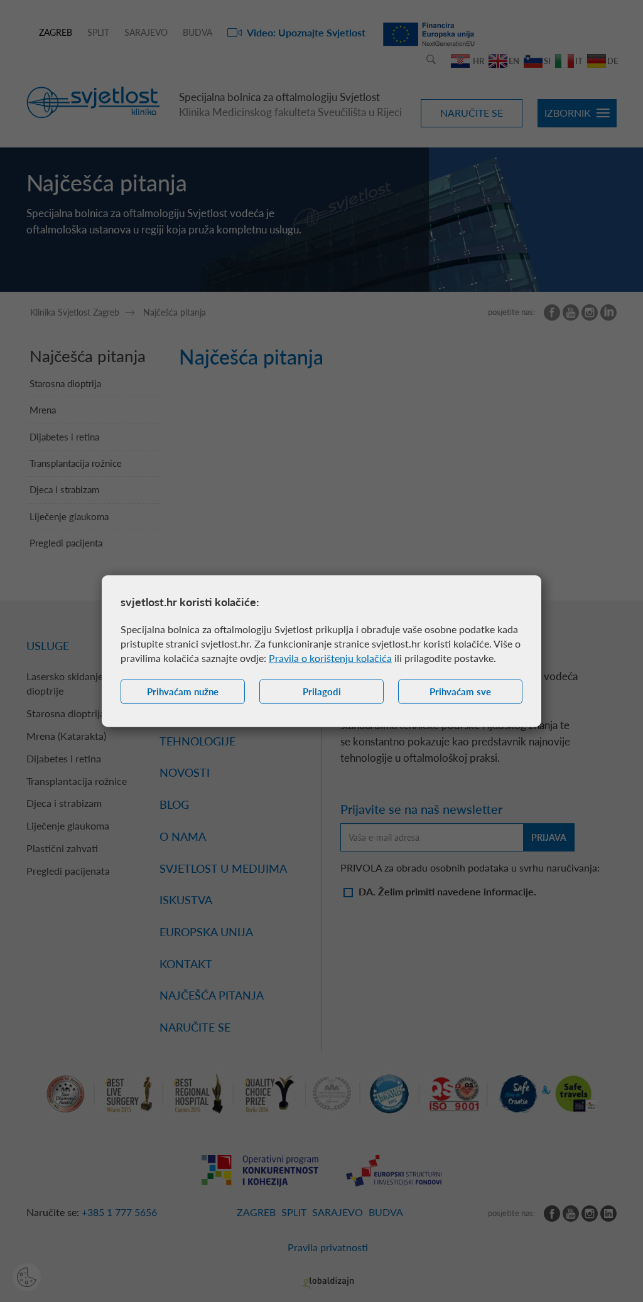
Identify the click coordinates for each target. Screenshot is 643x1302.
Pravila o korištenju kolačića (330, 658)
